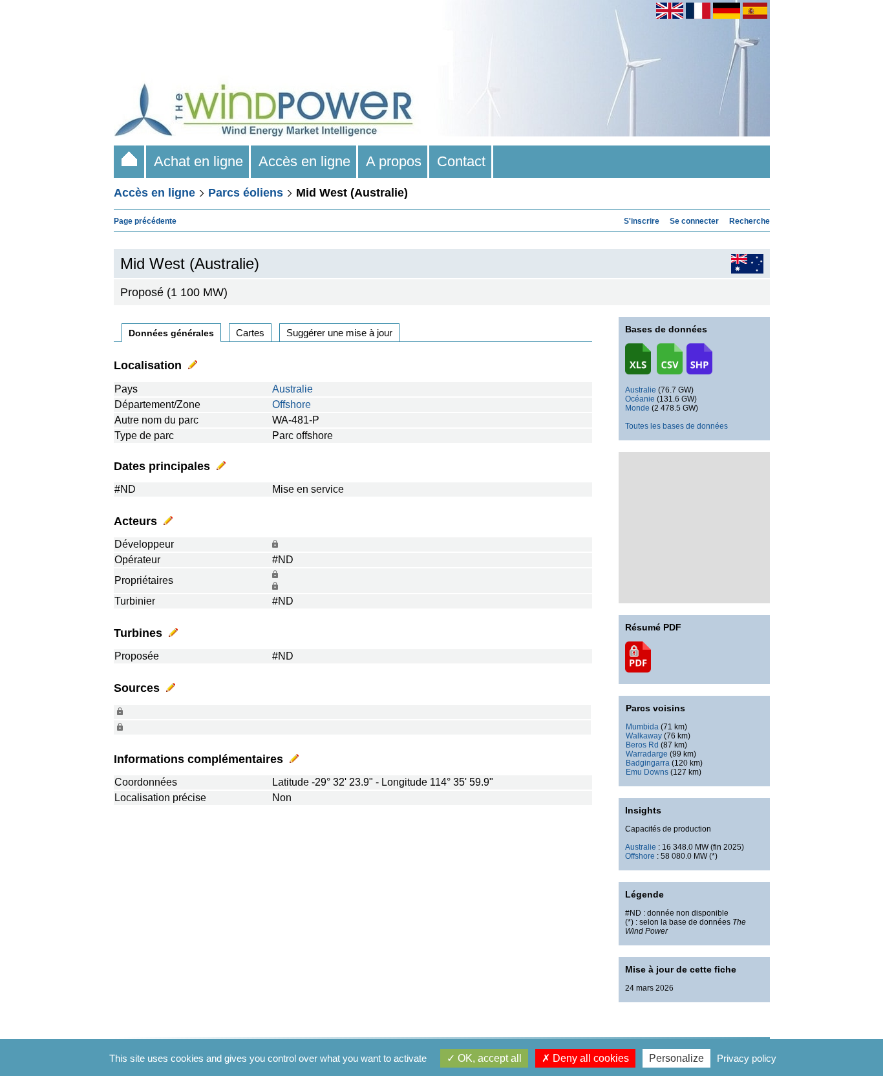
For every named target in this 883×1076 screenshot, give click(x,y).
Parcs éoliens (245, 192)
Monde (637, 408)
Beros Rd (642, 744)
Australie (292, 388)
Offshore (291, 404)
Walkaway (644, 735)
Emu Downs (647, 772)
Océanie (640, 399)
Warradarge (647, 754)
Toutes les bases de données (676, 426)
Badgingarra (648, 763)
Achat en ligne (198, 161)
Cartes (250, 332)
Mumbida (642, 726)
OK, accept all (488, 1058)
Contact (461, 161)
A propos (393, 161)
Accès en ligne (304, 161)
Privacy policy (746, 1058)
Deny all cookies (589, 1058)
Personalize (676, 1058)
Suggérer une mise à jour (339, 332)
